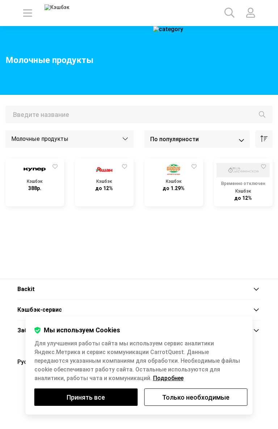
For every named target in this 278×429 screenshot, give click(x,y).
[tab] (139, 289)
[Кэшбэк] (65, 13)
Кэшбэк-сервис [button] (39, 309)
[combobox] (139, 114)
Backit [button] (26, 289)
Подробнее (168, 378)
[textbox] (139, 114)
